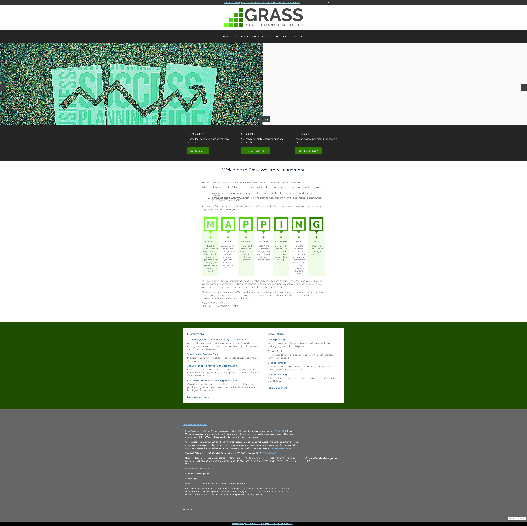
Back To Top (515, 518)
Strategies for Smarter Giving (203, 354)
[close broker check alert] (328, 2)
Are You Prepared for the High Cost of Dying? (212, 366)
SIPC (283, 431)
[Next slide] (524, 87)
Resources (278, 36)
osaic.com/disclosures (280, 448)
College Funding (277, 363)
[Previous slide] (3, 87)
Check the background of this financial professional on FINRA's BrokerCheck (262, 2)
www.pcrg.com (269, 453)
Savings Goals (275, 351)
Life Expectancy (277, 339)
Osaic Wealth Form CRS (195, 424)
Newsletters (195, 334)
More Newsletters (198, 397)
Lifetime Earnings (278, 374)
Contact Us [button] (197, 151)
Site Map (187, 509)
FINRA (278, 431)
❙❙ (266, 119)
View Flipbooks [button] (307, 151)
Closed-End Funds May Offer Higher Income (212, 380)
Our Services (260, 36)
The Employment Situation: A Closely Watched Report (217, 339)
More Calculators (278, 388)
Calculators (276, 334)
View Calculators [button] (254, 151)
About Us (240, 36)
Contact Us (297, 36)
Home (226, 36)
